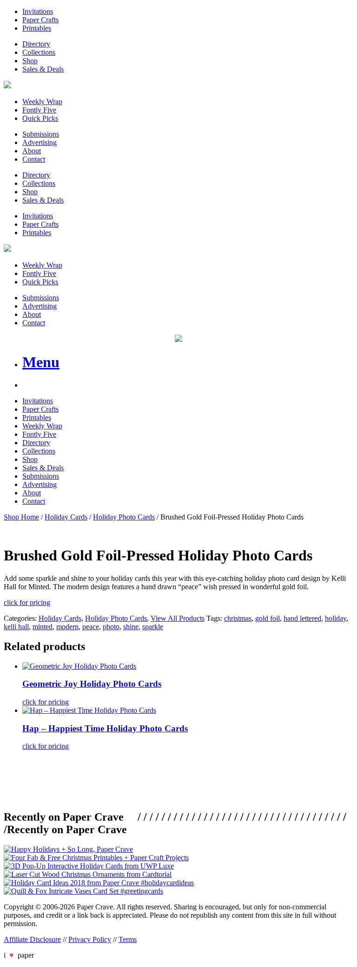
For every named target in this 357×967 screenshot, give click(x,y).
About (31, 151)
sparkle (152, 627)
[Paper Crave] (7, 86)
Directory (36, 44)
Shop (30, 61)
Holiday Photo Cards (124, 517)
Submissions (40, 134)
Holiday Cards (66, 517)
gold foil (267, 618)
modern (67, 627)
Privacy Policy (89, 939)
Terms (128, 939)
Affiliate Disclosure (32, 939)
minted (43, 627)
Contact (33, 159)
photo (111, 627)
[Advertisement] (173, 779)
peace (90, 627)
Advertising (39, 142)
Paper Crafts (40, 20)
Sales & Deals (43, 69)
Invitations (37, 11)
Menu (41, 362)
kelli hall (16, 627)
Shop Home (21, 517)
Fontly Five (39, 110)
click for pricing (27, 602)
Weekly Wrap (42, 101)
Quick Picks (40, 118)
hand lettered (302, 618)
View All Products (178, 618)
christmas (237, 618)
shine (131, 627)
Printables (36, 28)
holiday (335, 618)
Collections (38, 52)
